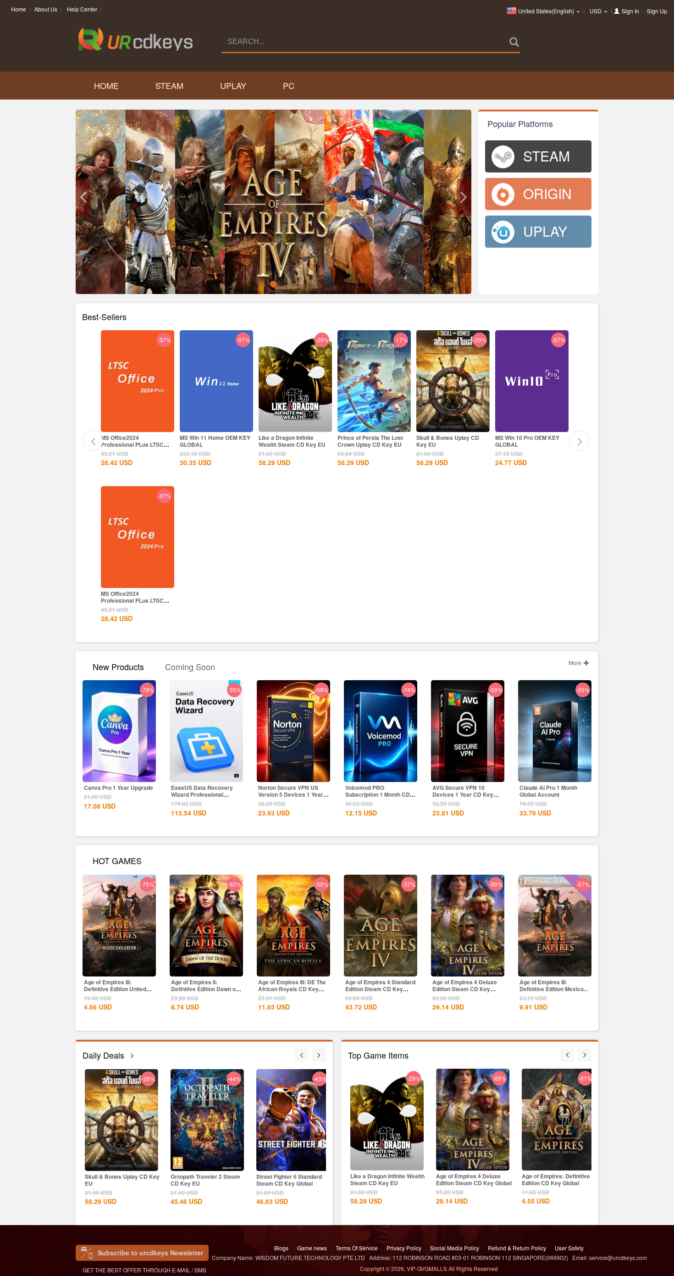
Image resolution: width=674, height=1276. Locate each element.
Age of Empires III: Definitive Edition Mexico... (553, 985)
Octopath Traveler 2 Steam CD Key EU (205, 1179)
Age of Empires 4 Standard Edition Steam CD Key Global (380, 989)
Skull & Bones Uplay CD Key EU (447, 441)
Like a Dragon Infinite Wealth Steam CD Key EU (292, 441)
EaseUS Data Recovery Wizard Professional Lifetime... (202, 794)
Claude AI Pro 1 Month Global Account (548, 791)
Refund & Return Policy (517, 1248)
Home (18, 9)
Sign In (630, 11)
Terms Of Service (357, 1248)
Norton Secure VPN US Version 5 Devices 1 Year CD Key (290, 794)
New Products (118, 665)
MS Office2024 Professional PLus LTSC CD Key (132, 444)
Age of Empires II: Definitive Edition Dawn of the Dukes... (204, 989)
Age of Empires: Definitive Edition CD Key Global (556, 1179)
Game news (312, 1248)
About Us (45, 9)
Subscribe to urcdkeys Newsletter (150, 1252)
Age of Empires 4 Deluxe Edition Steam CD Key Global (464, 989)
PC (288, 85)
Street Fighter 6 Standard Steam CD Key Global (289, 1179)
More (576, 662)
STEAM (169, 85)
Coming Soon (190, 665)
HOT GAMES (117, 859)
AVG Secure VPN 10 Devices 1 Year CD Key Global (462, 794)
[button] (83, 197)
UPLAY (233, 85)
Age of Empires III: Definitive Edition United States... (115, 989)
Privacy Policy (404, 1248)
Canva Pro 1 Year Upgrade (118, 787)
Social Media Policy (454, 1248)
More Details (137, 424)
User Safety (569, 1248)
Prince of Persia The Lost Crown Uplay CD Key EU (370, 441)
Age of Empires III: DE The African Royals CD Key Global (292, 989)
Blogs (281, 1248)
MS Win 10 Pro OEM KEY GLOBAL (527, 441)
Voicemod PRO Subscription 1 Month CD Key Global (377, 794)
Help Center (82, 9)
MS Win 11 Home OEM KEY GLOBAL (215, 441)
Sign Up (657, 11)
